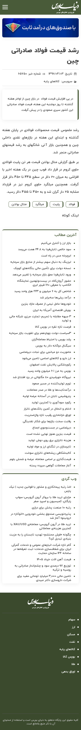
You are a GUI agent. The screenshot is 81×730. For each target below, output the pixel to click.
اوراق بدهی (68, 672)
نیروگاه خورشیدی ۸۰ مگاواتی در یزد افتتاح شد (42, 377)
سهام (71, 620)
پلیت (56, 204)
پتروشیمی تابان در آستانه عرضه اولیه (47, 396)
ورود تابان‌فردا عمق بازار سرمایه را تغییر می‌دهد (42, 275)
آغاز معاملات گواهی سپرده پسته (50, 466)
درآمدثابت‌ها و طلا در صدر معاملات (49, 390)
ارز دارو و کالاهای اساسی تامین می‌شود (46, 358)
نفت (72, 642)
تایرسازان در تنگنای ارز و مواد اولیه (49, 447)
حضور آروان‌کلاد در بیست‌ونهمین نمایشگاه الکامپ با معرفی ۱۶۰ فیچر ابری (44, 283)
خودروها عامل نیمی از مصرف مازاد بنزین (46, 304)
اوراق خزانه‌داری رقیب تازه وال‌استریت (48, 415)
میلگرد (39, 204)
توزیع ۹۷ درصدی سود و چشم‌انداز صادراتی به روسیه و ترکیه (43, 568)
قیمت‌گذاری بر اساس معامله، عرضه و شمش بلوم (40, 459)
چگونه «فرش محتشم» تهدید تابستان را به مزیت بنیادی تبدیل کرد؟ (40, 537)
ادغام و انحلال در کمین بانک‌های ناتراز (47, 409)
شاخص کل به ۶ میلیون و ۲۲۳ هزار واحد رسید (42, 291)
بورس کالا (69, 657)
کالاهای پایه (51, 81)
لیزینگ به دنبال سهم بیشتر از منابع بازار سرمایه (40, 262)
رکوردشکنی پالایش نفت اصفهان (50, 365)
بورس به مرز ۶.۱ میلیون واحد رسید (49, 371)
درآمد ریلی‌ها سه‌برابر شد (55, 298)
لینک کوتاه (70, 215)
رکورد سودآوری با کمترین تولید (51, 403)
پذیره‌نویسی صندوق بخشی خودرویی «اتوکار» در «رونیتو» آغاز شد (41, 516)
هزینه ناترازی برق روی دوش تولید (49, 440)
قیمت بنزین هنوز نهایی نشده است (48, 434)
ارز (73, 627)
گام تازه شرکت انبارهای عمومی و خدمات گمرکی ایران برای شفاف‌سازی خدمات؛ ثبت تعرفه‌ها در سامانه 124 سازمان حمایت (41, 549)
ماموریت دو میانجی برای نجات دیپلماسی (45, 352)
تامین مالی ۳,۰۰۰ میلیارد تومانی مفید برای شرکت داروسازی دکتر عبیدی (44, 578)
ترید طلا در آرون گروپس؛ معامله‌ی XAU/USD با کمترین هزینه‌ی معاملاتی (41, 526)
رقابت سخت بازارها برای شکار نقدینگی (47, 421)
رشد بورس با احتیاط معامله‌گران (51, 340)
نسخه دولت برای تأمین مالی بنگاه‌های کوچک (42, 268)
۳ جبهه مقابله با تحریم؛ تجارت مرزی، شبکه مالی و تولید (40, 319)
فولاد (72, 204)
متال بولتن (19, 204)
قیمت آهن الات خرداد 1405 (54, 560)
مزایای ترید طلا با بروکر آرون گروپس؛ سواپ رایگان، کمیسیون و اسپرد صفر (43, 499)
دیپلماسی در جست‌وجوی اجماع (51, 428)
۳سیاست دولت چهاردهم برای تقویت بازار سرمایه (40, 333)
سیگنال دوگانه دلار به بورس (53, 346)
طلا (73, 664)
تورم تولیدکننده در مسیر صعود (51, 384)
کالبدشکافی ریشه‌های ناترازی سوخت (48, 453)
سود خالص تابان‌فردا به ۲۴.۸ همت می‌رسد (44, 249)
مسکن (71, 635)
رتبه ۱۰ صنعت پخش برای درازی (51, 508)
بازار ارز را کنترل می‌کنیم (56, 243)
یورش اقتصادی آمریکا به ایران (52, 310)
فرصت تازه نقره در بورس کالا (53, 327)
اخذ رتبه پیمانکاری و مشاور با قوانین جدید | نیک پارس (40, 489)
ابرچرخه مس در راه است (56, 256)
